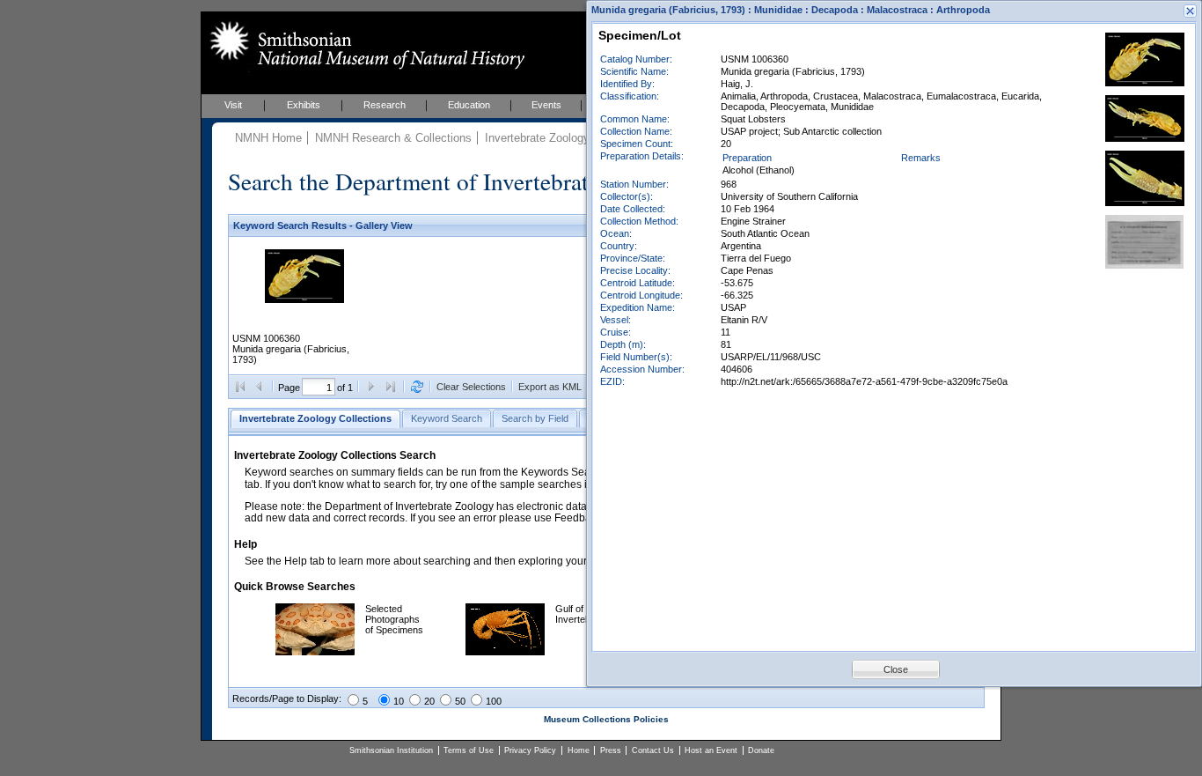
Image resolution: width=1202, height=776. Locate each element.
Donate (761, 750)
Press (610, 750)
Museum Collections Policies (606, 719)
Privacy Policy (530, 750)
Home (579, 750)
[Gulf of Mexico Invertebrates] (505, 652)
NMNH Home (268, 137)
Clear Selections (471, 386)
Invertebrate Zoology (537, 137)
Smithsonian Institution (391, 750)
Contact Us (653, 750)
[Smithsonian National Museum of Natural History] (364, 45)
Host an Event (711, 750)
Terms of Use (468, 750)
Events (546, 105)
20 (429, 701)
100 (494, 701)
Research (384, 105)
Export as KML (550, 386)
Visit (233, 105)
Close (895, 669)
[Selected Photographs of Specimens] (315, 652)
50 (460, 701)
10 (398, 701)
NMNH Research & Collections (393, 137)
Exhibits (303, 105)
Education (469, 105)
